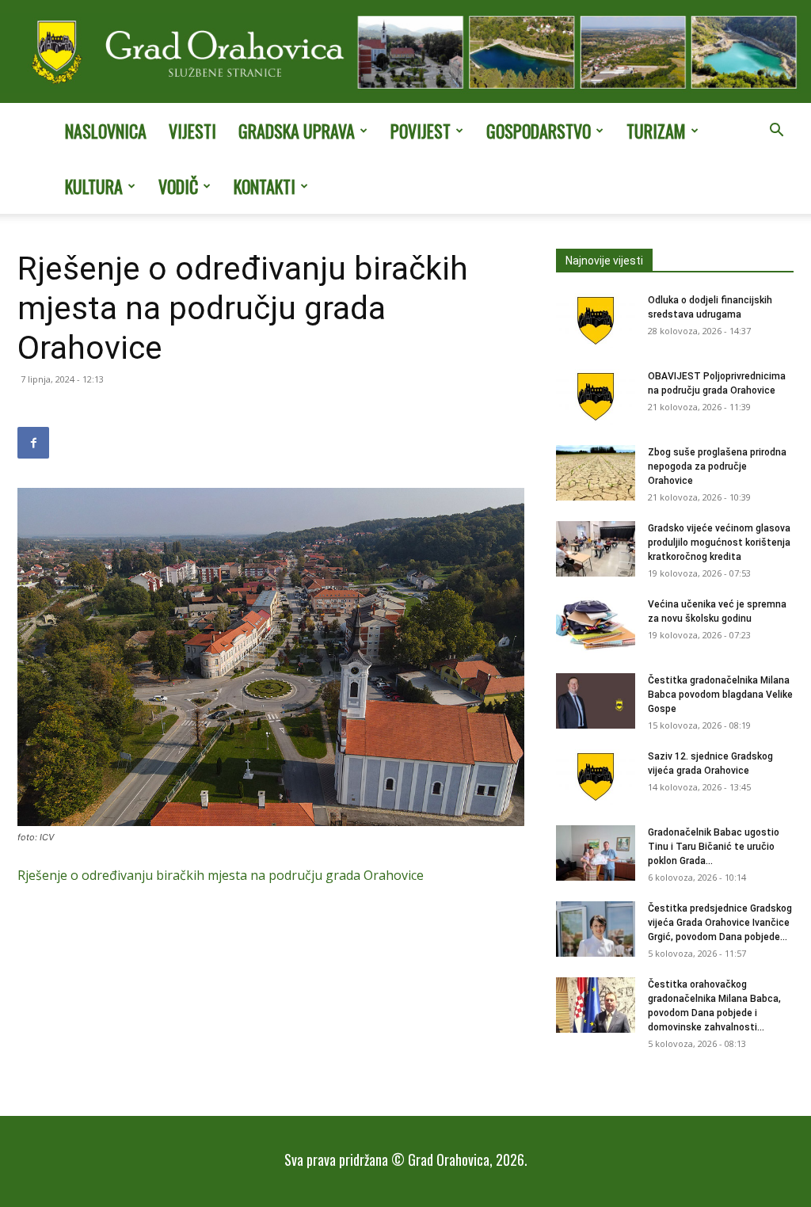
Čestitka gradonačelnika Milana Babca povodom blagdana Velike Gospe (720, 694)
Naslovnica (106, 130)
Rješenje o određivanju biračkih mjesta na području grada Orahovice (220, 875)
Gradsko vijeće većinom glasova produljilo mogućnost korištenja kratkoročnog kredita (719, 542)
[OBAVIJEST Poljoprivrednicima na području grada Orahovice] (595, 397)
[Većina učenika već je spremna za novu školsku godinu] (595, 625)
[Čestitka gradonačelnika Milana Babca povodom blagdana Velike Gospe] (595, 701)
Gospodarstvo (538, 130)
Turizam (656, 130)
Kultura (94, 186)
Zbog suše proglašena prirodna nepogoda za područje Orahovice (717, 466)
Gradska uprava (296, 130)
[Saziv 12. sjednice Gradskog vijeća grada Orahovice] (595, 777)
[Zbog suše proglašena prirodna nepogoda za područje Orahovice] (595, 473)
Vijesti (192, 130)
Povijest (420, 130)
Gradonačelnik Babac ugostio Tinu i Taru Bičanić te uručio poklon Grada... (713, 846)
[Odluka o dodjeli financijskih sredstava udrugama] (595, 320)
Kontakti (264, 186)
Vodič (178, 186)
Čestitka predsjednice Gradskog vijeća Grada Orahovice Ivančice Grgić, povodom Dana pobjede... (720, 922)
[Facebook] (33, 443)
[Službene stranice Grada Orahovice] (405, 53)
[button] (776, 131)
